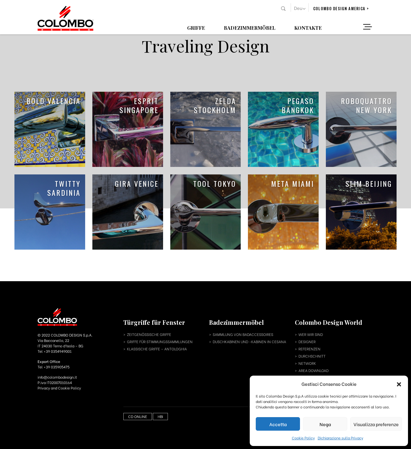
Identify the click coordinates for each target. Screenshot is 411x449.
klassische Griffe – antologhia (157, 348)
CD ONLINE (137, 416)
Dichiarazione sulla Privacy (340, 437)
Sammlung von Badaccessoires (243, 334)
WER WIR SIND (310, 334)
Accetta (278, 424)
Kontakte (308, 27)
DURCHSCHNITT (312, 355)
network (307, 363)
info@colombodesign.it (57, 377)
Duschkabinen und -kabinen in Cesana (249, 341)
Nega (325, 424)
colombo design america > (341, 8)
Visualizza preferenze (376, 424)
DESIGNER (307, 341)
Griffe (196, 27)
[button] (399, 384)
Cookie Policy (303, 437)
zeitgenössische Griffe (149, 334)
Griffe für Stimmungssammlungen (160, 341)
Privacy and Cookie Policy (59, 387)
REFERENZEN (309, 348)
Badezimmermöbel (249, 27)
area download (313, 370)
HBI (160, 416)
